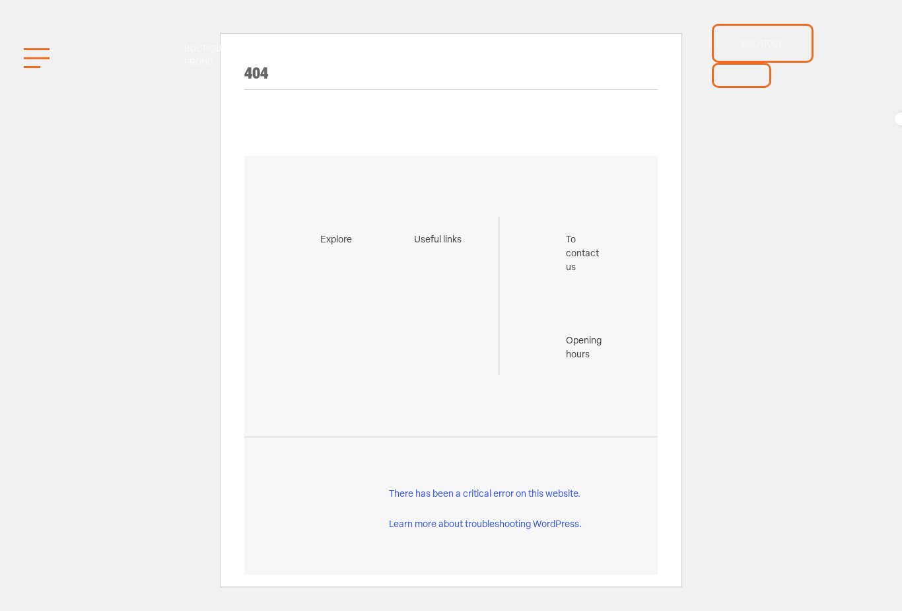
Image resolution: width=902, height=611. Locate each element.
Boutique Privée (464, 54)
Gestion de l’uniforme (289, 54)
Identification (554, 55)
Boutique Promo (205, 54)
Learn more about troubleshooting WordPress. (485, 525)
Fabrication (394, 55)
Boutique (763, 43)
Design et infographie (636, 54)
